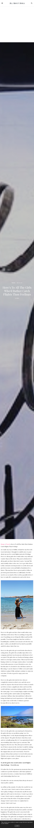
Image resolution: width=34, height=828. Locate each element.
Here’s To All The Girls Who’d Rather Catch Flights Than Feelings (17, 290)
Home (3, 544)
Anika (17, 298)
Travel (13, 282)
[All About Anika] (17, 3)
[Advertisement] (17, 24)
